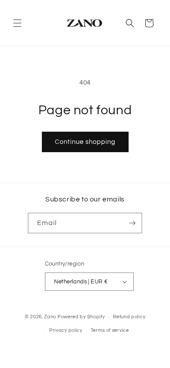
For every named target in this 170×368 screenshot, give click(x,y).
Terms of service (110, 330)
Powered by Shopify (81, 316)
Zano (50, 316)
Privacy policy (65, 330)
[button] (17, 23)
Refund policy (129, 316)
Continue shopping (85, 142)
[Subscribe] (132, 223)
